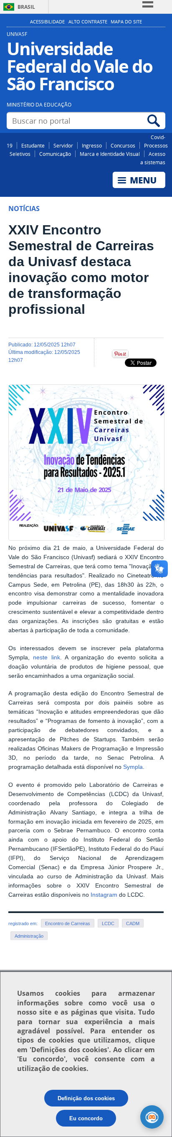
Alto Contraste (87, 22)
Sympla (133, 767)
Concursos (123, 145)
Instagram (104, 895)
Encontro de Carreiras (67, 923)
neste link (46, 657)
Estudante (33, 145)
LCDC (108, 923)
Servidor (63, 145)
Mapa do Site (126, 22)
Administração (29, 936)
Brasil (26, 6)
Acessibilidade (47, 22)
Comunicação (55, 153)
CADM (132, 923)
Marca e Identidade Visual (110, 153)
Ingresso (92, 145)
